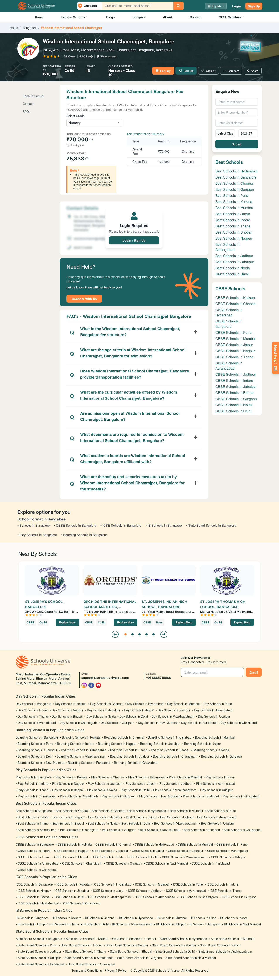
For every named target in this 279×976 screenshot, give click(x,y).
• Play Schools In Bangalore (37, 534)
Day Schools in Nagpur (67, 710)
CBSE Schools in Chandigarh (82, 863)
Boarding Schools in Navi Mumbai (41, 762)
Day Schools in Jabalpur (103, 710)
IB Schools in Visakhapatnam (132, 924)
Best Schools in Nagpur (233, 238)
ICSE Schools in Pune (188, 884)
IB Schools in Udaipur (171, 924)
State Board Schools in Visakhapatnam (225, 951)
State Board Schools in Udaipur (39, 958)
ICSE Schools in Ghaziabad (81, 903)
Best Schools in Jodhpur (234, 255)
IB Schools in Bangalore (32, 918)
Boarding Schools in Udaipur (129, 756)
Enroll (253, 672)
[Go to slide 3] (139, 634)
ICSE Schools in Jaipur (108, 890)
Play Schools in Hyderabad (146, 777)
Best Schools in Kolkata (233, 201)
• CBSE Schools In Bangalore (75, 525)
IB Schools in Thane (65, 924)
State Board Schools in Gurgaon (139, 958)
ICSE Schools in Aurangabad (186, 890)
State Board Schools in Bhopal (131, 951)
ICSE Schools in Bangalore (34, 884)
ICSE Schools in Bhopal (34, 897)
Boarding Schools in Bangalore (37, 737)
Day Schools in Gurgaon (117, 722)
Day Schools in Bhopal (67, 716)
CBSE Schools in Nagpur (235, 350)
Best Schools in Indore (232, 219)
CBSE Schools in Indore (234, 380)
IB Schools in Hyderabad (136, 918)
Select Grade (75, 116)
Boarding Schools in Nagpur (117, 743)
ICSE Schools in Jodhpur (145, 890)
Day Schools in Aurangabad (213, 710)
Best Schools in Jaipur (232, 213)
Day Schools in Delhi (133, 716)
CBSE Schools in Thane (234, 356)
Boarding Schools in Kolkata (81, 737)
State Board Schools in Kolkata (87, 939)
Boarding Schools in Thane (128, 750)
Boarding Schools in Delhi (35, 756)
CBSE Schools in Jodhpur (235, 374)
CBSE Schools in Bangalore (228, 324)
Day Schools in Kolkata (71, 703)
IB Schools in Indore (234, 918)
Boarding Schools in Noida (211, 750)
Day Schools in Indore (33, 710)
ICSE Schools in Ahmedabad (155, 897)
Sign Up (254, 6)
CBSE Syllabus (230, 17)
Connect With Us (84, 299)
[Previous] (115, 634)
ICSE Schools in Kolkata (73, 884)
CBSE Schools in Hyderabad (228, 312)
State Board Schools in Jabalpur (174, 945)
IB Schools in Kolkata (66, 918)
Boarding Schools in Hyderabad (169, 737)
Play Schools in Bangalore (34, 777)
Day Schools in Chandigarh (78, 722)
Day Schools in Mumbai (183, 703)
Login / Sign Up (134, 240)
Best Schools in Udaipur (217, 823)
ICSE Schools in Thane (226, 890)
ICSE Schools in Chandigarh (198, 897)
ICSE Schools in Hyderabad (112, 884)
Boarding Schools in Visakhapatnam (81, 756)
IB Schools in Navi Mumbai (242, 924)
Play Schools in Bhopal (67, 790)
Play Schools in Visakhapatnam (174, 790)
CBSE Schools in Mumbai (235, 338)
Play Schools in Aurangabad (215, 783)
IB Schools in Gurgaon (204, 924)
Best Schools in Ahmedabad (37, 830)
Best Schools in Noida (232, 267)
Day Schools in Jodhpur (174, 710)
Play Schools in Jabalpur (105, 783)
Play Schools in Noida (102, 790)
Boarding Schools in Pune (35, 743)
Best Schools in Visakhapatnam (175, 823)
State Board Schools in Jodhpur (39, 951)
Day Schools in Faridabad (199, 722)
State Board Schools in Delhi (175, 951)
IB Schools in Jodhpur (33, 924)
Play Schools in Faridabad (201, 796)
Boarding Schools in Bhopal (170, 750)
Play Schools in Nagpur (68, 783)
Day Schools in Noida (101, 716)
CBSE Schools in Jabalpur (236, 386)
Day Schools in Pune (217, 703)
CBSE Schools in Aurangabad (228, 365)
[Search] (178, 6)
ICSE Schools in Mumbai (152, 884)
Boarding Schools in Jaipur (202, 743)
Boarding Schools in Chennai (124, 737)
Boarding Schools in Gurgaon (221, 756)
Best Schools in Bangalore (236, 177)
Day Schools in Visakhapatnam (172, 716)
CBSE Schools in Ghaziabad (37, 869)
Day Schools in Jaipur (139, 710)
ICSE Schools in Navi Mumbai (38, 903)
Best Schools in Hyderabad (236, 171)
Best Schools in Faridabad (202, 830)
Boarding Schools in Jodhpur (37, 750)
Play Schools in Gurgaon (119, 796)
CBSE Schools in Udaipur (228, 857)
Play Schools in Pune (220, 777)
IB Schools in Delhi (96, 924)
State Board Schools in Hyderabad (183, 939)
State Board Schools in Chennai (134, 939)
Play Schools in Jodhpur (175, 783)
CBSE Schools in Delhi (233, 410)
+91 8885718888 (158, 677)
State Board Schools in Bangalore (39, 939)
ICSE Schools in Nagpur (34, 890)
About (167, 17)
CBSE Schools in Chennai (236, 303)
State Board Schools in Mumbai (232, 939)
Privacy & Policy (115, 970)
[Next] (163, 634)
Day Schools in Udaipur (214, 716)
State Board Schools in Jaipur (220, 945)
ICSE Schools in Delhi (69, 897)
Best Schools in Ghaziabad (242, 830)
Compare (139, 17)
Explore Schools (73, 17)
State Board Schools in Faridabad (41, 964)
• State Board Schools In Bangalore (211, 525)
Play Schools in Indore (33, 783)
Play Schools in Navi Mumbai (159, 796)
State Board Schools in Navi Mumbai (190, 958)
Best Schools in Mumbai (234, 207)
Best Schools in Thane (232, 226)
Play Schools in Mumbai (185, 777)
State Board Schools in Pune (37, 945)
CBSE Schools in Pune (233, 332)
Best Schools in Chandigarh (79, 830)
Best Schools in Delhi (232, 273)
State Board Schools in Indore (81, 945)
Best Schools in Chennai (234, 183)
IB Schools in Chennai (100, 918)
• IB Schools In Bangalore (164, 525)
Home (39, 17)
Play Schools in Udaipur (216, 790)
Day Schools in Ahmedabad (37, 722)
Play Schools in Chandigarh (79, 796)
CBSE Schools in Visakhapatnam (184, 857)
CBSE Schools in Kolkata (235, 297)
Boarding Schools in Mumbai (215, 737)
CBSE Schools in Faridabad (211, 863)
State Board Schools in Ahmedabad (89, 958)
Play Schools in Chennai (107, 777)
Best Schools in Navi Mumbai (160, 830)
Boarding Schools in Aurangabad (83, 750)
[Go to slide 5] (153, 634)
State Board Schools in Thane (85, 951)
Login (236, 6)
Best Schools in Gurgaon (234, 189)
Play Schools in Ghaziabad (241, 796)
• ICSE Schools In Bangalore (120, 525)
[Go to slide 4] (146, 634)
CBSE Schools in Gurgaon (236, 398)
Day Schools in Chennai (106, 703)
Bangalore (29, 28)
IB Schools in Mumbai (172, 918)
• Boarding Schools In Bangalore (84, 534)
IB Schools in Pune (203, 918)
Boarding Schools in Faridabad (89, 762)
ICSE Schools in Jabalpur (71, 890)
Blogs (110, 17)
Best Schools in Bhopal (233, 232)
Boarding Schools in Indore (75, 743)
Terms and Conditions (86, 970)
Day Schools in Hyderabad (145, 703)
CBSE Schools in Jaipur (234, 344)
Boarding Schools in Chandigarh (175, 756)
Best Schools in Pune (232, 195)
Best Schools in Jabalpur (234, 261)
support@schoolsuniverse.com (105, 677)
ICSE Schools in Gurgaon (239, 897)
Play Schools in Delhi (135, 790)
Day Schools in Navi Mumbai (157, 722)
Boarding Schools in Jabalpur (160, 743)
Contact (195, 17)
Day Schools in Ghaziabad (238, 722)
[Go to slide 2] (132, 634)
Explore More (67, 622)
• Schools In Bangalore (33, 525)
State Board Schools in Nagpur (127, 945)
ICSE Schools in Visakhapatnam (109, 897)
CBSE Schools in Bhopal (234, 392)
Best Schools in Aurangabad (227, 247)
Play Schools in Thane (33, 790)
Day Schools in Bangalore (33, 703)
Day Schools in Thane (33, 716)
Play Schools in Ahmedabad (37, 796)
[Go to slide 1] (125, 634)
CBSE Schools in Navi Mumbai (167, 863)
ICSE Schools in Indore (222, 884)
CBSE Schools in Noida (234, 404)
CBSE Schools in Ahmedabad (38, 863)
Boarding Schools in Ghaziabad (135, 762)
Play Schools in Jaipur (140, 783)
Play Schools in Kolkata (71, 777)
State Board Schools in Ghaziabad (91, 964)
